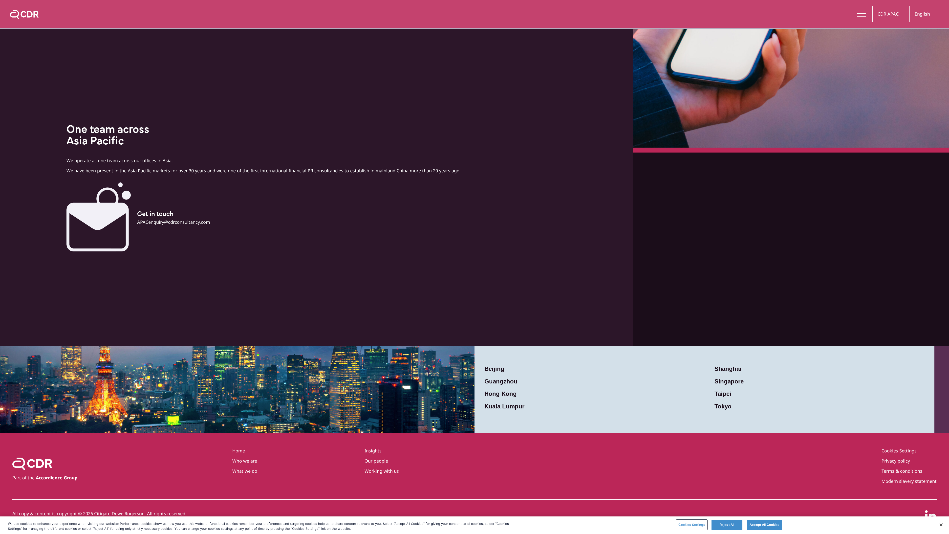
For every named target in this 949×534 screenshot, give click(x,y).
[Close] (941, 524)
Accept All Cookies (764, 525)
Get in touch (155, 214)
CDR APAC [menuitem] (888, 14)
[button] (861, 14)
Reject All (727, 525)
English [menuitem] (922, 14)
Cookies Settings (691, 525)
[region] (474, 525)
